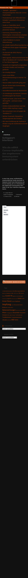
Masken (21, 304)
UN (8, 320)
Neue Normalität (19, 310)
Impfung (6, 304)
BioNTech (4, 293)
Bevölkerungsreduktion (19, 291)
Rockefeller (16, 312)
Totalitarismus (6, 317)
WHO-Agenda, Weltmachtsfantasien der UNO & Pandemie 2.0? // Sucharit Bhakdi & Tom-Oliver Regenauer (15, 60)
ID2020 (13, 301)
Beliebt (5, 210)
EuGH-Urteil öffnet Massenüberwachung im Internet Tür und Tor (14, 77)
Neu (4, 207)
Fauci (16, 298)
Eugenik (9, 298)
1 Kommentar (19, 194)
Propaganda (9, 312)
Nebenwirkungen (9, 310)
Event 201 (13, 298)
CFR (15, 293)
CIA (19, 293)
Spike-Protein (12, 315)
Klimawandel (16, 304)
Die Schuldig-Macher (9, 72)
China (17, 293)
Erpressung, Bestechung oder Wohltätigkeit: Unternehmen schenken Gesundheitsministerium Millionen (15, 35)
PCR (24, 310)
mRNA (9, 307)
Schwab (4, 315)
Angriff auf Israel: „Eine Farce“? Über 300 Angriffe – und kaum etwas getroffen (14, 101)
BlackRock (9, 293)
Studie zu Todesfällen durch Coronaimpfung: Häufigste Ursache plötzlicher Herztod (14, 27)
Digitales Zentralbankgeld (17, 296)
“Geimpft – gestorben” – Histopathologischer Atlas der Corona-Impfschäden (15, 13)
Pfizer (4, 313)
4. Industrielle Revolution (7, 291)
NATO (12, 307)
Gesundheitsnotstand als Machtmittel (15, 90)
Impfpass (17, 301)
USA (10, 320)
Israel (12, 304)
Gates (20, 298)
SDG (8, 315)
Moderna (4, 307)
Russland (22, 312)
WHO (16, 320)
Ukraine (4, 320)
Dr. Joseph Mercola (7, 192)
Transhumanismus (16, 317)
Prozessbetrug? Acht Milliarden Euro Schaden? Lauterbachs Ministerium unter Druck (14, 20)
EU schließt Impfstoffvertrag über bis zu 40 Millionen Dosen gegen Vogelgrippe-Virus (15, 47)
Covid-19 (8, 296)
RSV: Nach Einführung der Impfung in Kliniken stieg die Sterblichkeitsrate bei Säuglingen (15, 123)
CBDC (12, 293)
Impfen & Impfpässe (8, 194)
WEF (13, 320)
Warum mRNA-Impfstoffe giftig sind (14, 83)
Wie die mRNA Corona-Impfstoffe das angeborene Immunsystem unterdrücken (12, 153)
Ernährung (4, 298)
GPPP (23, 298)
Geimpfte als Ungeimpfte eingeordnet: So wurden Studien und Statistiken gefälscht (15, 67)
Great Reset (7, 301)
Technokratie (18, 315)
